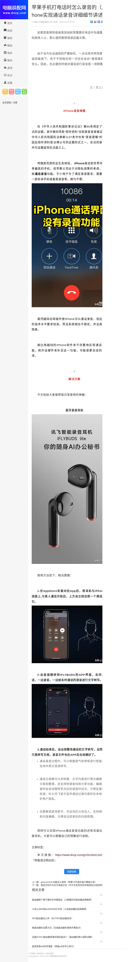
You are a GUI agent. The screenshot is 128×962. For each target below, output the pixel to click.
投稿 (9, 83)
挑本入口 (11, 91)
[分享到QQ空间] (91, 22)
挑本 (9, 53)
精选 (9, 45)
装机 (9, 38)
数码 (9, 60)
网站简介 (41, 954)
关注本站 (24, 91)
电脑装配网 (14, 9)
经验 (9, 30)
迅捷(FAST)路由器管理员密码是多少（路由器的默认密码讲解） (63, 937)
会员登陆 (6, 102)
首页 (9, 23)
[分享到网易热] (99, 22)
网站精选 (18, 91)
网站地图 (50, 954)
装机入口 (5, 91)
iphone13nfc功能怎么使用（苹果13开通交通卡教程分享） (69, 882)
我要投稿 (71, 871)
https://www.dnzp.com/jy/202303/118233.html (83, 855)
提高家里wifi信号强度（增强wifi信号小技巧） (53, 946)
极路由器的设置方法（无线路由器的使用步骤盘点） (57, 927)
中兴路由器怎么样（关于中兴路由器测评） (53, 918)
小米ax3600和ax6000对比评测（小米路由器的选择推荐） (60, 909)
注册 (15, 102)
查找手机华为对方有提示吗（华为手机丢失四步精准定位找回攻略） (73, 885)
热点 (9, 75)
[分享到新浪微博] (95, 22)
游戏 (9, 68)
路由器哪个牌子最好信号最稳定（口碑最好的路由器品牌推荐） (62, 899)
